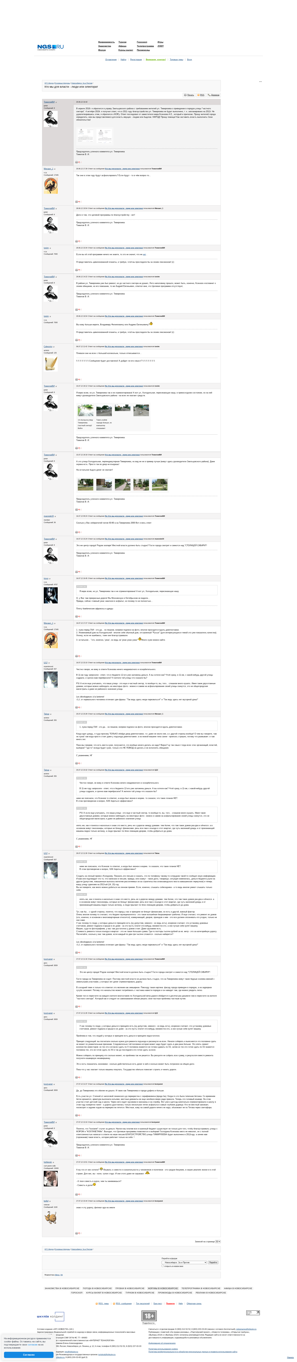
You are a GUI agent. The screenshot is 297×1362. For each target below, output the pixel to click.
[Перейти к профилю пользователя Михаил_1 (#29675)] (51, 193)
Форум (102, 50)
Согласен (28, 1354)
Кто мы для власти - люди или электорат (122, 169)
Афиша (122, 46)
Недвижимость (106, 42)
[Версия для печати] (76, 162)
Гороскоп (142, 42)
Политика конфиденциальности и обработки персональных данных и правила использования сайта (192, 1352)
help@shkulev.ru (58, 1357)
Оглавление (111, 59)
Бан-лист (158, 1303)
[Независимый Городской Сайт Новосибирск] (51, 48)
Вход (189, 59)
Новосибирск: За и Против (81, 83)
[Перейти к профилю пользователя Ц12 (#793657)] (51, 687)
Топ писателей (143, 1303)
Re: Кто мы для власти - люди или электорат (124, 208)
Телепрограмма (145, 46)
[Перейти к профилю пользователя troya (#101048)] (51, 603)
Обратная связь (194, 1303)
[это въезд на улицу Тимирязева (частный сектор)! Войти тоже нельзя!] (85, 415)
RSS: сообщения (124, 1303)
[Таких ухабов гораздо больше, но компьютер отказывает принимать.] (104, 415)
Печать (190, 95)
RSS (202, 95)
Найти (123, 59)
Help (181, 1303)
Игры (160, 42)
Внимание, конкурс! (156, 59)
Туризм (122, 42)
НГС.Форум (49, 83)
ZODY (161, 46)
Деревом (215, 95)
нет (144, 254)
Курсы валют (125, 50)
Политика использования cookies (163, 1349)
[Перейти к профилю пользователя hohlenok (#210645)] (51, 1186)
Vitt (61, 1275)
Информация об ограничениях (162, 1343)
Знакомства (104, 46)
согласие (32, 1344)
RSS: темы (104, 1303)
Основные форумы (62, 83)
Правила (170, 1303)
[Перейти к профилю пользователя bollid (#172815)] (51, 1225)
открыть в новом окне (173, 1266)
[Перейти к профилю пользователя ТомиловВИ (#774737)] (51, 126)
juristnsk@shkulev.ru (107, 1354)
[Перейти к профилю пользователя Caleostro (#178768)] (51, 371)
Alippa (57, 1275)
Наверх (290, 1357)
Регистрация (136, 59)
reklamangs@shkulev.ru (246, 1329)
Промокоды (143, 50)
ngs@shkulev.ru (71, 1352)
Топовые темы (176, 59)
